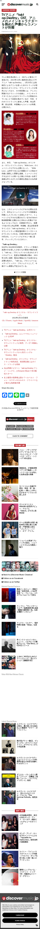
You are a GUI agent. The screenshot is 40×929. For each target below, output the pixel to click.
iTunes (8, 320)
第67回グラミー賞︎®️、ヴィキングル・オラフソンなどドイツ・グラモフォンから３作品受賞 (27, 743)
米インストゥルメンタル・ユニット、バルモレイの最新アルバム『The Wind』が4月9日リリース (27, 642)
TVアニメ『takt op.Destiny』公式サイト (20, 330)
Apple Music (18, 320)
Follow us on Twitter (11, 581)
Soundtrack (28, 429)
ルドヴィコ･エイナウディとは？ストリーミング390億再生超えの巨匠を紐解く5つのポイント (27, 760)
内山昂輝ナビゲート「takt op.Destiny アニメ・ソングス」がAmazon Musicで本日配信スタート (20, 371)
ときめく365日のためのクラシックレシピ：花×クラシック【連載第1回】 (27, 658)
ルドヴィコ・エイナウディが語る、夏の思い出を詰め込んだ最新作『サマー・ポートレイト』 (27, 726)
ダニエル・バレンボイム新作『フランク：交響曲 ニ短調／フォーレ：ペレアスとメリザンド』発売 (27, 777)
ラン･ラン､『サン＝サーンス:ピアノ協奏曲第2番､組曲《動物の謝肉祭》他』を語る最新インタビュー (27, 608)
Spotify (27, 320)
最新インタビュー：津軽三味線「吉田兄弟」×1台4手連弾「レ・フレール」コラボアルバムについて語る (27, 592)
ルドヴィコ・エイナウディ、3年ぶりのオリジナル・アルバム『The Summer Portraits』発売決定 (27, 795)
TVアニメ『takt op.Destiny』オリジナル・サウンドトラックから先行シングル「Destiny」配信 (20, 352)
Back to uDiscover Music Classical (17, 574)
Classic (11, 426)
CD (3, 320)
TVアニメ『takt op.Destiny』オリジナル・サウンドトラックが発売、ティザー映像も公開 (21, 343)
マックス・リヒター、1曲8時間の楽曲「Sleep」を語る (27, 624)
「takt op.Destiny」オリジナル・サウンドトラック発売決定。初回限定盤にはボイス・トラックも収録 (20, 361)
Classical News (14, 429)
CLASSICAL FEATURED (25, 426)
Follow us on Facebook (13, 578)
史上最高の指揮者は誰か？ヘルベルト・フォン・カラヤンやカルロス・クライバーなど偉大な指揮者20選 (21, 380)
